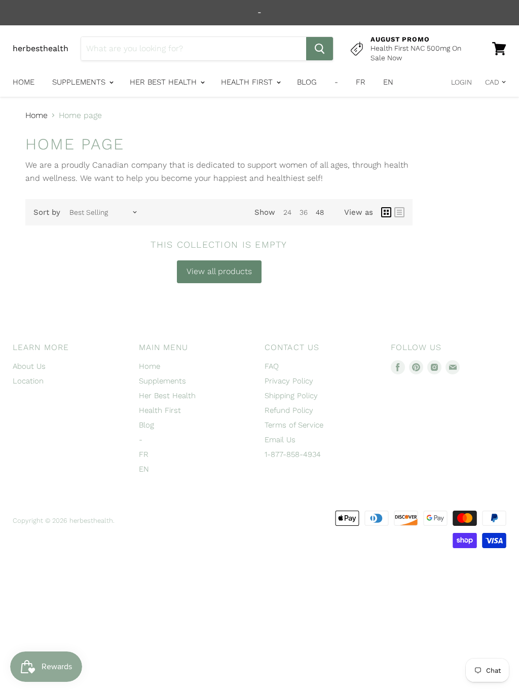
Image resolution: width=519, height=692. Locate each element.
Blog (307, 82)
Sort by (46, 212)
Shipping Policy (291, 395)
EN (388, 82)
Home (23, 82)
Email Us (280, 439)
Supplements (80, 82)
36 (304, 212)
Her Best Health (164, 82)
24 (287, 212)
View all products (219, 271)
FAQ (272, 366)
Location (28, 381)
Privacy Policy (289, 381)
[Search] (319, 48)
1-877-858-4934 (293, 454)
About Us (29, 366)
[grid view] (386, 212)
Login (461, 82)
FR (360, 82)
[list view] (399, 212)
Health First (248, 82)
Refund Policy (289, 410)
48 (320, 212)
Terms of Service (294, 425)
